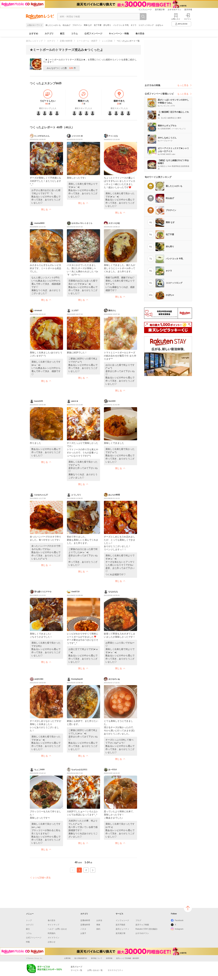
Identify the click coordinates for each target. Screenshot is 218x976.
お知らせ (51, 942)
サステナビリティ (115, 970)
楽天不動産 (120, 925)
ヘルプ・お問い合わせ (57, 929)
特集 (28, 942)
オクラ (133, 25)
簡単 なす (88, 25)
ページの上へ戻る (188, 908)
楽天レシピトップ (34, 41)
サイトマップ (53, 925)
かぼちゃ (159, 25)
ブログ (138, 920)
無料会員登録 (182, 24)
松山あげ (66, 25)
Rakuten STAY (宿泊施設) (146, 929)
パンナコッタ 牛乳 (121, 25)
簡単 (98, 925)
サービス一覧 (76, 970)
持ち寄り (107, 25)
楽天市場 (188, 9)
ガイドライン (53, 937)
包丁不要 (97, 25)
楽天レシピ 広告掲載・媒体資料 (127, 958)
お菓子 (83, 933)
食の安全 (139, 33)
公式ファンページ (93, 33)
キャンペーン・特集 (119, 33)
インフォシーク (145, 9)
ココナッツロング (146, 25)
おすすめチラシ (174, 9)
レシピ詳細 (107, 41)
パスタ (83, 929)
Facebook (179, 920)
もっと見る (182, 85)
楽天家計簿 (160, 9)
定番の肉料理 (66, 41)
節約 (98, 929)
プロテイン (77, 25)
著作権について (96, 958)
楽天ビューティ (122, 929)
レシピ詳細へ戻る (42, 877)
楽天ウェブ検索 (142, 925)
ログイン (187, 19)
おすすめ (33, 33)
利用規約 (51, 933)
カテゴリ (49, 33)
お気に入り (175, 19)
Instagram (179, 929)
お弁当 (99, 920)
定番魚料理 (85, 925)
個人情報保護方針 (80, 958)
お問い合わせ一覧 (95, 970)
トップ (29, 920)
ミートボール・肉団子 (87, 41)
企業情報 (67, 958)
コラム (74, 33)
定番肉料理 (85, 920)
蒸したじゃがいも (53, 25)
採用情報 (109, 958)
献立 (62, 33)
